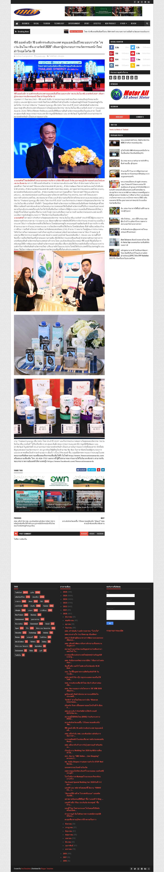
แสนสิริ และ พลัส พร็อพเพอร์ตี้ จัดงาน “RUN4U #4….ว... (83, 788)
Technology (59, 23)
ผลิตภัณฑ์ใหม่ (20, 597)
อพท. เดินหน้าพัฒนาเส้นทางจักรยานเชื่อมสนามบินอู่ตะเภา (83, 644)
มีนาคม (68, 841)
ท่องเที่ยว (36, 597)
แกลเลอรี (30, 637)
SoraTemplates (26, 868)
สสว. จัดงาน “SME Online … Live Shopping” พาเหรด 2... (82, 757)
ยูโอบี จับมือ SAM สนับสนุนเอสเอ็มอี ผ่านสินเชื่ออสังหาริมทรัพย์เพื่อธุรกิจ (135, 151)
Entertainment (74, 23)
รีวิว (27, 628)
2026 (65, 591)
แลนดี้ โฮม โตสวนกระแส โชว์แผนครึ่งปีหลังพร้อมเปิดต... (82, 809)
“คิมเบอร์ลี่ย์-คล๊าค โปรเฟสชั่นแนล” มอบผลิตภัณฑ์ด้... (82, 794)
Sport (86, 23)
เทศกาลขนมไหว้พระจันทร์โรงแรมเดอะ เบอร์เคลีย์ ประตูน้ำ (84, 771)
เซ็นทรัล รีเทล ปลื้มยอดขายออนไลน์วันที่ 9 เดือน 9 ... (83, 706)
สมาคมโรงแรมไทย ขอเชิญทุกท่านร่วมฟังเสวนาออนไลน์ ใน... (83, 650)
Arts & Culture (19, 641)
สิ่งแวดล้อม (19, 624)
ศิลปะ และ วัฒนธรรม (49, 31)
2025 (65, 595)
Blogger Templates (47, 868)
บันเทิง (32, 606)
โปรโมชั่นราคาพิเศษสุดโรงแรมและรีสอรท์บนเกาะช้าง (83, 777)
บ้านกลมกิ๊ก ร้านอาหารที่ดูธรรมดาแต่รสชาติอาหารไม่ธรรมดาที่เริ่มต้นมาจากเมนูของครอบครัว (135, 174)
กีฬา (41, 601)
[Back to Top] (148, 868)
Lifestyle (97, 23)
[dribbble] (141, 2)
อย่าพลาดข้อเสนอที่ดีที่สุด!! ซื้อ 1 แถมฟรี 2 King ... (84, 799)
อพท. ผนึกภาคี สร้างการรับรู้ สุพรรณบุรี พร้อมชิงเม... (83, 745)
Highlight (119, 117)
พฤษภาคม (69, 834)
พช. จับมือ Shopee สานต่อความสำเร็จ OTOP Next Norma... (84, 762)
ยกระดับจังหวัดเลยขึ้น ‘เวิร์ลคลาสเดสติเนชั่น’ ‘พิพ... (82, 723)
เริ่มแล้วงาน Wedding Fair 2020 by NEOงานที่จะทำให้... (83, 751)
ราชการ (17, 601)
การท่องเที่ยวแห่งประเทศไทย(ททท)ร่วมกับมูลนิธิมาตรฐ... (83, 655)
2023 (65, 602)
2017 (65, 857)
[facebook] (135, 2)
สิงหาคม (68, 823)
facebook (100, 534)
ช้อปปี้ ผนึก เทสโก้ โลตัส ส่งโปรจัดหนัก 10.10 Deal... (82, 667)
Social (36, 23)
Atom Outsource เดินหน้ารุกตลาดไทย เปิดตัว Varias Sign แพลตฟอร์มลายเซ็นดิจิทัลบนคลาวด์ (135, 242)
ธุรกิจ (32, 592)
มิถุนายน (69, 831)
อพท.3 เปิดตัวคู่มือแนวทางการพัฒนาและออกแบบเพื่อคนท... (84, 638)
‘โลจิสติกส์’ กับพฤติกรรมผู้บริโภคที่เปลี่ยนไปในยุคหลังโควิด (59, 505)
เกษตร (30, 610)
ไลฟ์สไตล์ (53, 56)
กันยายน (68, 627)
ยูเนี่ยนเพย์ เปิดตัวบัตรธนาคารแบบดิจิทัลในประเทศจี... (82, 695)
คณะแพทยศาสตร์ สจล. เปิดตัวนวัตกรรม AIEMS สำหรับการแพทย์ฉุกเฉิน (135, 141)
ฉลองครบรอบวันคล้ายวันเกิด (76, 767)
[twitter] (138, 2)
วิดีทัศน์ (32, 641)
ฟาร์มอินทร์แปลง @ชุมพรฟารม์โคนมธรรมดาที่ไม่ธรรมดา (134, 230)
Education (18, 633)
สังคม (30, 601)
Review (133, 23)
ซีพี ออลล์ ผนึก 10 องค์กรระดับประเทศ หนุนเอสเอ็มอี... (84, 728)
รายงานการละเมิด (114, 630)
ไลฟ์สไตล (43, 637)
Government (34, 624)
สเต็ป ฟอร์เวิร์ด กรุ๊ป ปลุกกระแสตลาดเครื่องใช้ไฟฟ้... (83, 678)
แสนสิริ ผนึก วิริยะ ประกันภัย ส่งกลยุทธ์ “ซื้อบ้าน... (82, 803)
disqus (92, 534)
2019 (65, 853)
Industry (45, 633)
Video (31, 650)
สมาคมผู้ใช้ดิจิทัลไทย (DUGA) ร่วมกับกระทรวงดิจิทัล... (82, 717)
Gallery (44, 641)
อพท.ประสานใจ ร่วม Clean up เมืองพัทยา (81, 634)
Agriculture (38, 646)
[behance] (148, 2)
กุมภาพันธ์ (69, 845)
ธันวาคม (69, 616)
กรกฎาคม (69, 827)
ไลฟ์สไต (18, 655)
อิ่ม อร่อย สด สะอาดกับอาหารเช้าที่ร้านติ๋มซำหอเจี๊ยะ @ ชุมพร (135, 162)
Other (122, 23)
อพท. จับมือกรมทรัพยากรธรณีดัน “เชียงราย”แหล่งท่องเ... (84, 661)
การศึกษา (43, 610)
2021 (65, 610)
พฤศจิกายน (69, 620)
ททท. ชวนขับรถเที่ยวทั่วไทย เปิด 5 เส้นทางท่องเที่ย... (83, 683)
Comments (140, 117)
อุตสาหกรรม (35, 619)
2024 (65, 599)
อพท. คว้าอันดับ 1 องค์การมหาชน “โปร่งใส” (82, 630)
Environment (19, 650)
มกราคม (68, 849)
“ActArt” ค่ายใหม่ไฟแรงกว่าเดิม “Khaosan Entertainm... (81, 700)
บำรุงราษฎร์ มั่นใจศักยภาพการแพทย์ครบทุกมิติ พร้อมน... (83, 814)
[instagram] (145, 2)
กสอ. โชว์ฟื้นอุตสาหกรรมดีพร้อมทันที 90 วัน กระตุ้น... (82, 672)
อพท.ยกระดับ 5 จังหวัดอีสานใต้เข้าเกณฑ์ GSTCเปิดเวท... (81, 711)
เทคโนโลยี (18, 606)
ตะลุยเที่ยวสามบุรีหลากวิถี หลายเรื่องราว (80, 819)
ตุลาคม (68, 624)
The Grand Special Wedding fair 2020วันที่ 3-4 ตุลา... (83, 783)
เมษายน (68, 838)
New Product (110, 23)
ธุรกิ (41, 650)
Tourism (46, 23)
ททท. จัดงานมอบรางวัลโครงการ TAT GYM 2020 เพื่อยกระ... (83, 689)
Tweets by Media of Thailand (118, 129)
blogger (84, 534)
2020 (65, 613)
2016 (65, 860)
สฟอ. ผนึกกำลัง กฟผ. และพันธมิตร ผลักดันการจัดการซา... (83, 734)
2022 (65, 606)
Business (25, 23)
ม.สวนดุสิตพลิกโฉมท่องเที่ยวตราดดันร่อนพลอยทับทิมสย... (84, 740)
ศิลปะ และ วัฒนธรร (21, 646)
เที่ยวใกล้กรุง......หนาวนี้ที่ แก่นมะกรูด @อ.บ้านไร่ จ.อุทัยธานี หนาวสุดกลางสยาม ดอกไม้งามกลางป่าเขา (134, 221)
